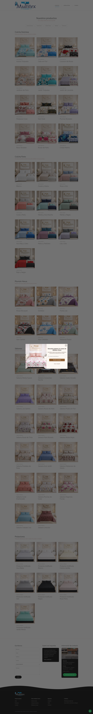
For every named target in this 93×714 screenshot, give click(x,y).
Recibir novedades (57, 359)
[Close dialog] (66, 345)
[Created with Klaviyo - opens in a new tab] (46, 369)
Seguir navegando (57, 363)
